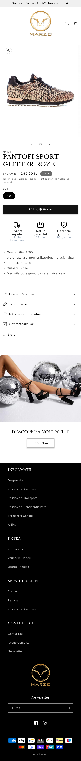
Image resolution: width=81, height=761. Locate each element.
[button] (5, 23)
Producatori (16, 549)
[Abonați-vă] (68, 708)
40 (9, 195)
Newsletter (15, 651)
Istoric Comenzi (18, 642)
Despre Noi (15, 480)
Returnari (14, 600)
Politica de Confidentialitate (27, 507)
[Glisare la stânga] (32, 144)
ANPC (12, 524)
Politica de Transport (22, 498)
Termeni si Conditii (20, 515)
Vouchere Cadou (19, 558)
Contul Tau (15, 633)
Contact (13, 591)
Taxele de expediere (28, 179)
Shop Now (41, 443)
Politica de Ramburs (22, 489)
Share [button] (11, 334)
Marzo (44, 754)
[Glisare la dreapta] (49, 144)
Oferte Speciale (19, 566)
